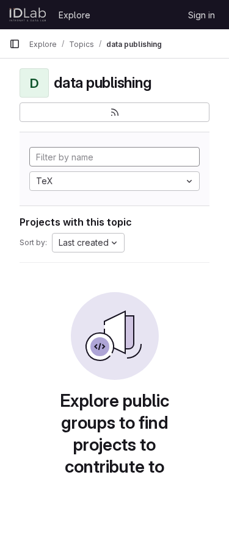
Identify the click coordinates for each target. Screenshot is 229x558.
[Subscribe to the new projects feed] (114, 112)
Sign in (201, 15)
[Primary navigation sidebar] (14, 44)
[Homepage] (28, 14)
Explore (74, 15)
